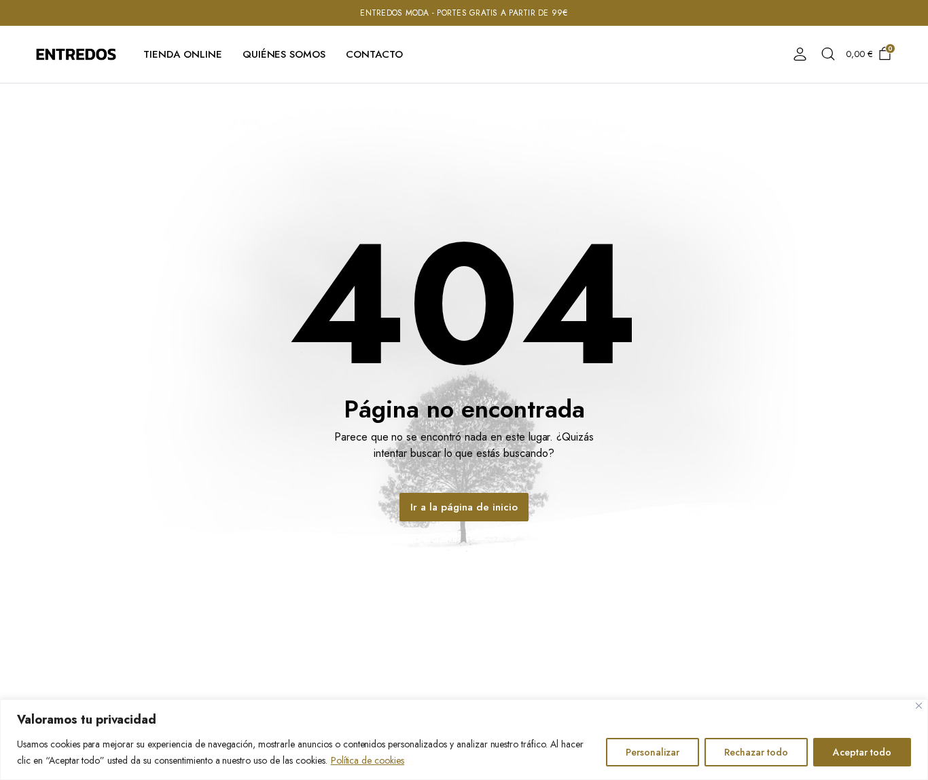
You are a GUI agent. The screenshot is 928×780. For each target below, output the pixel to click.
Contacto (374, 54)
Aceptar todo (862, 752)
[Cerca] (919, 706)
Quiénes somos (284, 54)
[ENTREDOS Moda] (76, 54)
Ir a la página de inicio (463, 507)
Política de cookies (367, 760)
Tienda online (182, 54)
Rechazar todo (756, 752)
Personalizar (652, 752)
